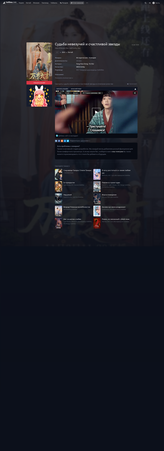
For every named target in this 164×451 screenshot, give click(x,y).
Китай (28, 3)
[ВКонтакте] (56, 141)
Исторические (82, 58)
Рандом (65, 3)
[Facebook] (59, 141)
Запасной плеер (76, 89)
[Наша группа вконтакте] (150, 2)
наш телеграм (117, 151)
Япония (36, 3)
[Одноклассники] (62, 141)
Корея (21, 3)
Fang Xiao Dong (82, 64)
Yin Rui (91, 64)
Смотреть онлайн (39, 83)
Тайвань (54, 3)
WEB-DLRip (80, 67)
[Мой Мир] (65, 141)
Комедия (92, 58)
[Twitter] (68, 141)
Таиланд (45, 3)
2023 (63, 52)
